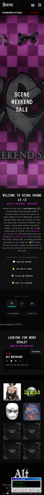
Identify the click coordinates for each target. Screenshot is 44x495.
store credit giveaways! (19, 237)
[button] (33, 5)
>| (37, 490)
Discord (15, 234)
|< (15, 490)
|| (30, 490)
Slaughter (36, 13)
